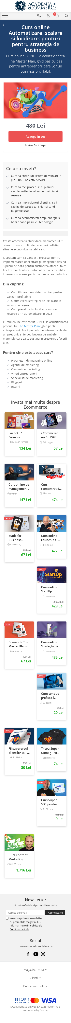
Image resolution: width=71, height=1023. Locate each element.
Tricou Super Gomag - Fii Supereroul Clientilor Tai (50, 750)
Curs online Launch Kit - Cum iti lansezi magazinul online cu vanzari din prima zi (51, 538)
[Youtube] (35, 954)
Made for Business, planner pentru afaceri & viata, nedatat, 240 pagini (18, 538)
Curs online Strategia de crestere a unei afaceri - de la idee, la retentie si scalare (52, 644)
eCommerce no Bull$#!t (49, 435)
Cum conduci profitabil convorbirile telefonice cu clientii (50, 695)
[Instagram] (43, 954)
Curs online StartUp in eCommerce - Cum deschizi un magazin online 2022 (50, 589)
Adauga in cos (35, 136)
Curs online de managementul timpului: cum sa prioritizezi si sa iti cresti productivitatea (19, 486)
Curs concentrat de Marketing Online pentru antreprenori (51, 486)
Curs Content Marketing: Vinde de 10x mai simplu (18, 857)
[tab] (35, 233)
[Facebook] (28, 954)
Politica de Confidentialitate (26, 927)
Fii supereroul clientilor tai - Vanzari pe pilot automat (18, 750)
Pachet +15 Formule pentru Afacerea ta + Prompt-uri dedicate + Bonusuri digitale (17, 435)
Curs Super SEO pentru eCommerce (49, 802)
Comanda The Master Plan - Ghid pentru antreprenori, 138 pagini (18, 644)
